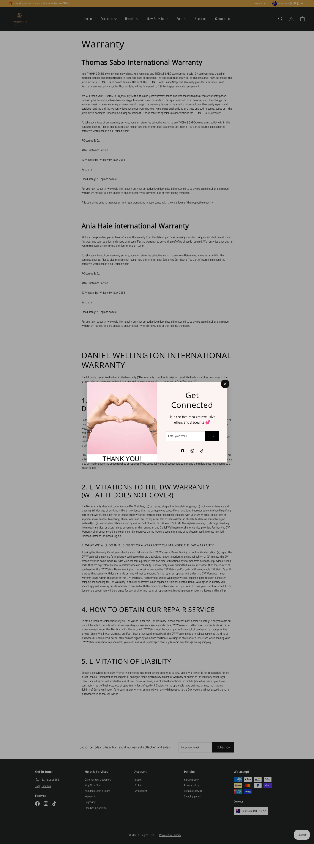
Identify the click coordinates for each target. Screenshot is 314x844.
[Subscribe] (212, 436)
